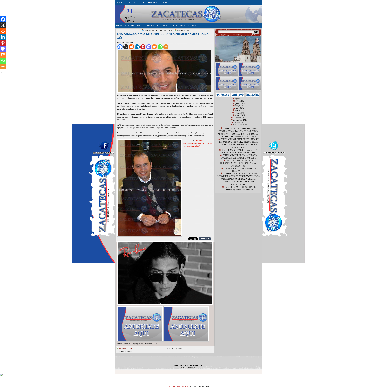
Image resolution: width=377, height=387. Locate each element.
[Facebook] (120, 46)
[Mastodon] (148, 46)
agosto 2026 (240, 98)
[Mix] (154, 46)
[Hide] (1, 72)
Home (119, 2)
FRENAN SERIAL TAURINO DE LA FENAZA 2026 (240, 169)
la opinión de (163, 25)
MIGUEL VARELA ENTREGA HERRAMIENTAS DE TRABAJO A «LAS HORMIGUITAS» (238, 163)
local (119, 25)
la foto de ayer (181, 25)
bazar (195, 25)
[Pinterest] (142, 46)
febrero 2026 (240, 112)
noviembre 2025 (240, 119)
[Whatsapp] (160, 46)
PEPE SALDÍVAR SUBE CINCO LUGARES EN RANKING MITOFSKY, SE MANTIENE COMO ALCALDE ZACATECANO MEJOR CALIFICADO (239, 143)
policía (150, 25)
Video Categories (149, 2)
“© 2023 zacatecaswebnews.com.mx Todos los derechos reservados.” (197, 143)
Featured (122, 348)
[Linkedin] (137, 46)
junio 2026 (240, 103)
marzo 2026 (240, 110)
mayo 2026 (240, 105)
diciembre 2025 (240, 117)
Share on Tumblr (205, 238)
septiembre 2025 (240, 124)
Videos (165, 2)
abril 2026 (240, 108)
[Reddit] (131, 46)
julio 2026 (240, 101)
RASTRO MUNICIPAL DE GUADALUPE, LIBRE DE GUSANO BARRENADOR (240, 151)
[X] (125, 46)
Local (130, 348)
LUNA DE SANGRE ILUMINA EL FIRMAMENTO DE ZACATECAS (240, 188)
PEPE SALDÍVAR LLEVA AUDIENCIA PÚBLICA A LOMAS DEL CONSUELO (239, 156)
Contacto (131, 2)
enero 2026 (240, 115)
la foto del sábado (134, 25)
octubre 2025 (240, 122)
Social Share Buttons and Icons (179, 386)
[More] (165, 46)
